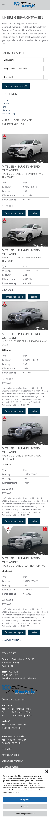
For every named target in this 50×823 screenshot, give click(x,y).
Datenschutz (26, 820)
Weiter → (16, 639)
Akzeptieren (25, 799)
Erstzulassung (9, 113)
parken (34, 213)
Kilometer (6, 110)
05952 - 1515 (12, 671)
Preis (6, 103)
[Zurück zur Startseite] (25, 5)
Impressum (37, 820)
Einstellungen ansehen (25, 813)
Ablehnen (25, 806)
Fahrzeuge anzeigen (16, 86)
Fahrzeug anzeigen (14, 213)
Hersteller (7, 100)
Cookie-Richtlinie (15, 820)
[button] (46, 771)
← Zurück (6, 639)
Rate (4, 106)
